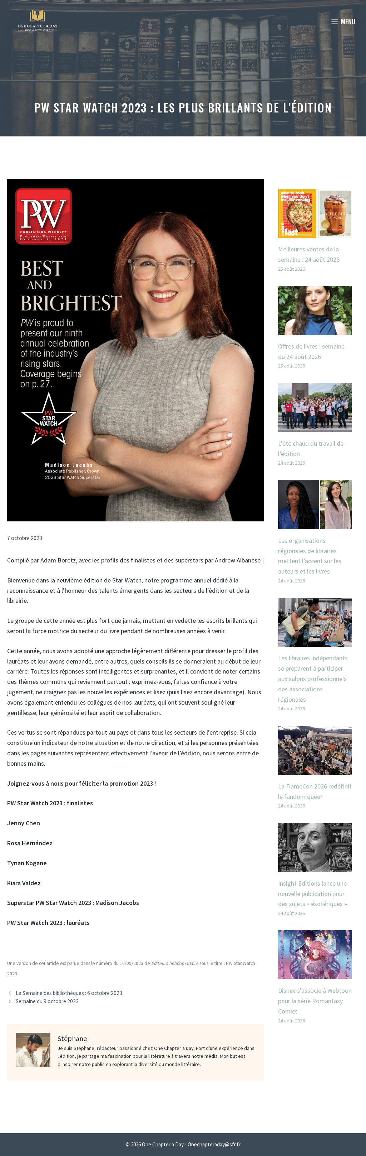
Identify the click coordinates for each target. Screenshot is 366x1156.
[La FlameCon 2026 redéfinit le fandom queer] (315, 769)
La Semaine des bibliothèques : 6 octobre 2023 (69, 993)
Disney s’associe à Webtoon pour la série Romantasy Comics (315, 1000)
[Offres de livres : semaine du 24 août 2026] (315, 329)
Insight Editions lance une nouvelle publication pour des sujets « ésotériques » (312, 893)
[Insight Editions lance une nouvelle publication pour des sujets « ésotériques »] (315, 866)
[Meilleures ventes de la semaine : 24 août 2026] (315, 232)
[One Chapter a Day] (37, 21)
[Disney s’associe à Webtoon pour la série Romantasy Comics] (315, 974)
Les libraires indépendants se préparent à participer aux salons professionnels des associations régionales (313, 678)
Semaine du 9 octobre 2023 (47, 1001)
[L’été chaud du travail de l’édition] (315, 426)
